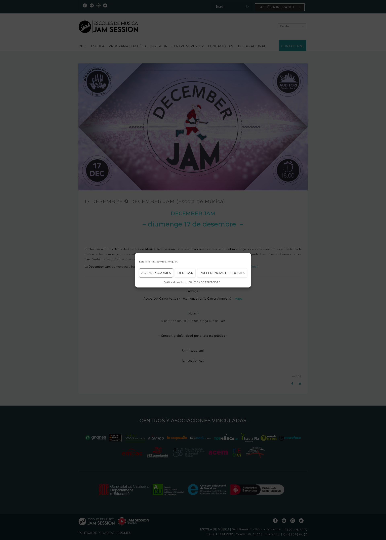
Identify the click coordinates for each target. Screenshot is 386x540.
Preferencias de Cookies (222, 273)
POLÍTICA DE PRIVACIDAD (204, 282)
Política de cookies (175, 282)
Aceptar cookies (156, 273)
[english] (172, 261)
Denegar (185, 273)
